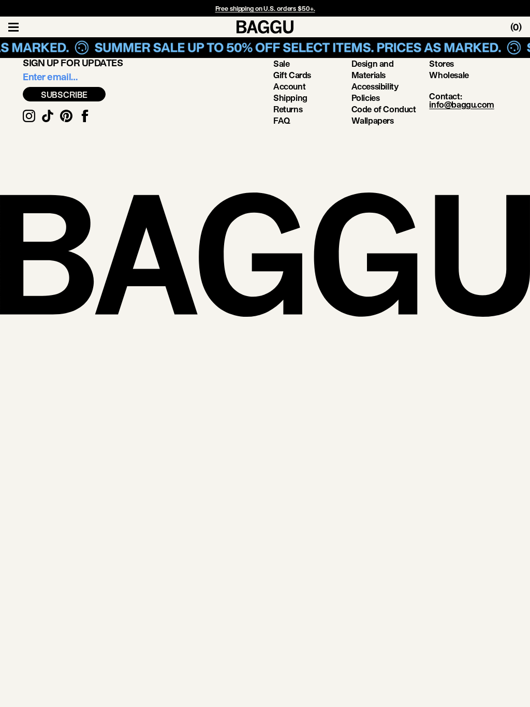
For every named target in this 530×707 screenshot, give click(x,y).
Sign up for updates (73, 62)
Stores (441, 63)
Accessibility (375, 86)
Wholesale (448, 75)
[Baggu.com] (265, 27)
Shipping (290, 97)
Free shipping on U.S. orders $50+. (265, 8)
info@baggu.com (461, 104)
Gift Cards (292, 75)
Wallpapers (372, 120)
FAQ (281, 120)
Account (289, 86)
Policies (365, 97)
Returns (287, 109)
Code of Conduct (383, 109)
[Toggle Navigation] (13, 27)
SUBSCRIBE (64, 94)
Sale (281, 63)
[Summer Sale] (265, 47)
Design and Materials (372, 69)
